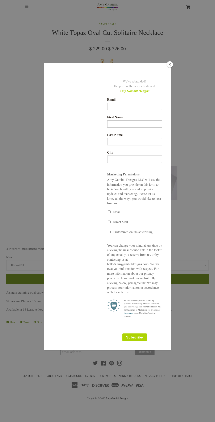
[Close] (170, 64)
